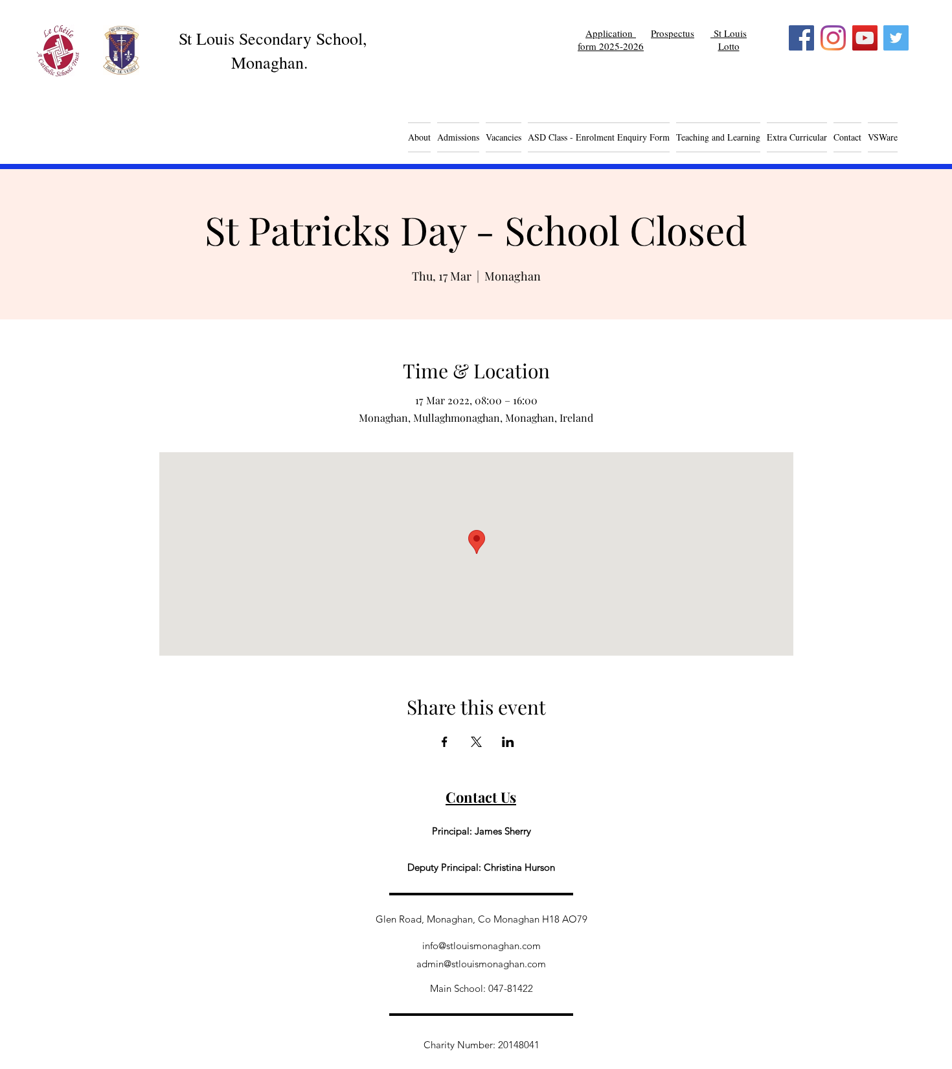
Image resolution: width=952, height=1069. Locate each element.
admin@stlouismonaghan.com (481, 964)
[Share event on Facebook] (444, 742)
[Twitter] (896, 38)
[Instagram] (833, 38)
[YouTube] (865, 38)
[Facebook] (801, 38)
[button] (503, 137)
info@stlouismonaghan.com (481, 945)
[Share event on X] (476, 742)
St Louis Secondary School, (273, 38)
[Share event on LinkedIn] (508, 742)
